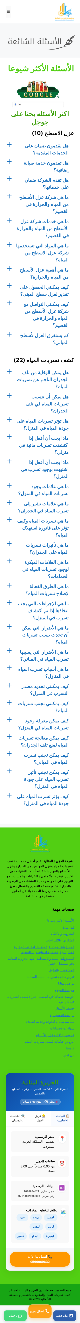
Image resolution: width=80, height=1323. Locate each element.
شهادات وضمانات (62, 1028)
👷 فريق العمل (40, 1118)
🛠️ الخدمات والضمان (17, 1118)
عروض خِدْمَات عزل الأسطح (55, 1035)
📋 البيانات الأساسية (63, 1118)
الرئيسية (68, 927)
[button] (40, 149)
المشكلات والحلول (61, 970)
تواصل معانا (66, 983)
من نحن (68, 1055)
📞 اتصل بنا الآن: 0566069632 (40, 1259)
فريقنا (70, 1048)
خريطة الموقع (64, 990)
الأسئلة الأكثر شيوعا (60, 920)
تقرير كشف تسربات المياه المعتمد (50, 977)
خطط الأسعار (65, 1008)
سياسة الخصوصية (62, 1015)
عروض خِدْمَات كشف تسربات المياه (49, 1042)
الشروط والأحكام (62, 934)
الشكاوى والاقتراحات (60, 940)
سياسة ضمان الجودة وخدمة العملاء (50, 1022)
